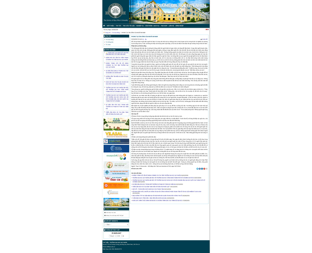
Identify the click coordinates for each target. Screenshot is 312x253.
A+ (146, 39)
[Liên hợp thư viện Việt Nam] (116, 141)
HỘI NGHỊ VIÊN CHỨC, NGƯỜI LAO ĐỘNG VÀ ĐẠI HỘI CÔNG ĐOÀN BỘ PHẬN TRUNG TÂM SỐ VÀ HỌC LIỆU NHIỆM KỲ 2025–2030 (167, 191)
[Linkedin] (202, 168)
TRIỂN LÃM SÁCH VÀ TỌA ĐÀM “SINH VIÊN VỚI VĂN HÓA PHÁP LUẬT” (151, 186)
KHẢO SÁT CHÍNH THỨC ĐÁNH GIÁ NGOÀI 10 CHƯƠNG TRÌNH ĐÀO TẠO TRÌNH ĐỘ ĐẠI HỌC (157, 200)
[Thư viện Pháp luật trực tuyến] (116, 186)
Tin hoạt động (116, 32)
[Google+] (204, 168)
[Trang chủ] (156, 12)
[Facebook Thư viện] (116, 202)
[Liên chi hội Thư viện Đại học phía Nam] (116, 135)
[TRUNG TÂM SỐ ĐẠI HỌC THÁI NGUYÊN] (116, 179)
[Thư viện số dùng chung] (116, 149)
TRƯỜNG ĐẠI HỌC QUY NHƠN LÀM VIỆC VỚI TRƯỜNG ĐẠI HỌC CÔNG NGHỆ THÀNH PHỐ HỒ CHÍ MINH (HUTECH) (163, 177)
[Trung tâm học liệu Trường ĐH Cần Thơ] (116, 172)
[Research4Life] (116, 157)
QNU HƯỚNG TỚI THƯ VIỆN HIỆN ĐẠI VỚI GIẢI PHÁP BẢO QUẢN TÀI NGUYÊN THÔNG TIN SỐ (157, 195)
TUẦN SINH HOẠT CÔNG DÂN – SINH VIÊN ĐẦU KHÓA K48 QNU (150, 198)
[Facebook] (200, 168)
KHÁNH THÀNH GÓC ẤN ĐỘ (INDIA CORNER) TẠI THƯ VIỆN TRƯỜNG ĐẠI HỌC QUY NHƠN (157, 175)
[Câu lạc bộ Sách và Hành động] (116, 124)
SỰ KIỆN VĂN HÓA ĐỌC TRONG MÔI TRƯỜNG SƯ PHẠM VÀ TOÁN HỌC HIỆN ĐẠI (154, 184)
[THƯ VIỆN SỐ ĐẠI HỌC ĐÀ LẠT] (116, 165)
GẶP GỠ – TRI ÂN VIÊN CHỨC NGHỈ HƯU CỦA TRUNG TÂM (148, 189)
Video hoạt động (112, 209)
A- (143, 39)
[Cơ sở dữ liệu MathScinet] (116, 193)
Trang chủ (107, 32)
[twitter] (197, 168)
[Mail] (207, 168)
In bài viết (205, 39)
